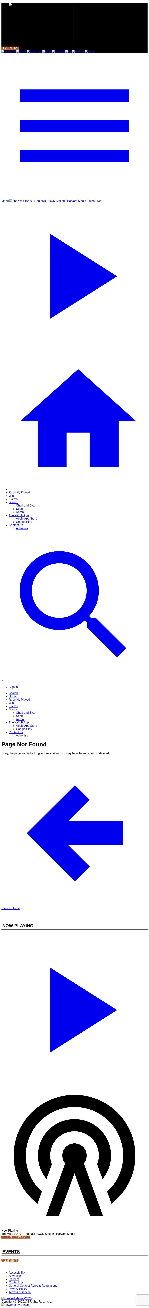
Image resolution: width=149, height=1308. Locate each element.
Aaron (20, 512)
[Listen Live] (74, 1008)
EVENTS (11, 1251)
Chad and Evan (26, 505)
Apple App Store (26, 518)
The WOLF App (19, 515)
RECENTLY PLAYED (15, 1237)
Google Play (24, 521)
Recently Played (19, 492)
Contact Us (16, 525)
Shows (13, 502)
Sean (19, 508)
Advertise (22, 528)
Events (13, 499)
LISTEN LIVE (10, 48)
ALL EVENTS (10, 1260)
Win (11, 495)
